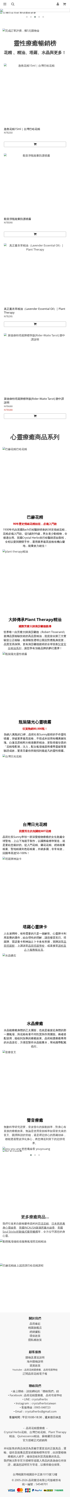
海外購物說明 (35, 1361)
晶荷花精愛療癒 (32, 1369)
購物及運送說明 (35, 1357)
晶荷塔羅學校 (36, 946)
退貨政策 (35, 1365)
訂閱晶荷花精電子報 (35, 1373)
